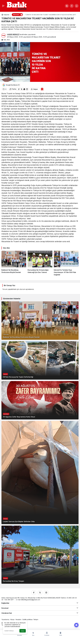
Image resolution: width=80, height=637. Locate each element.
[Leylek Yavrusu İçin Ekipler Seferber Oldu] (40, 472)
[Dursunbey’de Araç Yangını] (40, 555)
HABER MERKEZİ (13, 34)
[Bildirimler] (77, 6)
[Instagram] (46, 592)
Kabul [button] (22, 631)
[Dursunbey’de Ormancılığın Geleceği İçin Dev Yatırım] (40, 263)
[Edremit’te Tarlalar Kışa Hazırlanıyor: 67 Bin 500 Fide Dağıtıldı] (66, 263)
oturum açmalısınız (27, 289)
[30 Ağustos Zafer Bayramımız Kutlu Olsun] (40, 400)
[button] (67, 6)
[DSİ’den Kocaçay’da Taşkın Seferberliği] (40, 360)
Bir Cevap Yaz (9, 285)
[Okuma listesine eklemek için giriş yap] (42, 89)
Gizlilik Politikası (9, 631)
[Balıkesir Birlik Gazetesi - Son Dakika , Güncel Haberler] (16, 6)
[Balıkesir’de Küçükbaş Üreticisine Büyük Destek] (13, 263)
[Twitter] (40, 592)
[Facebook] (33, 592)
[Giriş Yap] (72, 6)
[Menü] (3, 6)
